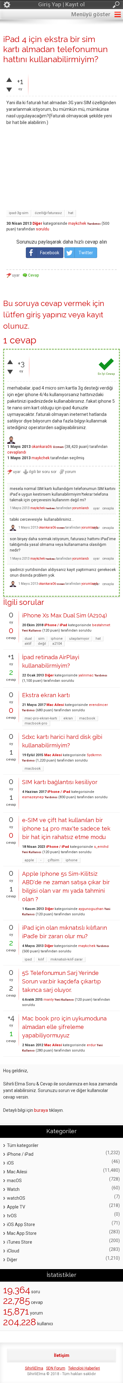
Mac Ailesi (55, 705)
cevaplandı (16, 452)
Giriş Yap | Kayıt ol (61, 4)
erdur (91, 1045)
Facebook (49, 252)
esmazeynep (33, 797)
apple (29, 860)
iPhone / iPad (55, 625)
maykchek (77, 223)
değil (42, 644)
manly (49, 1000)
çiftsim (53, 860)
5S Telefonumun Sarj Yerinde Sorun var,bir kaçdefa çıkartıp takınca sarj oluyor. (61, 981)
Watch (13, 1189)
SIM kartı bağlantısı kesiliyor (59, 782)
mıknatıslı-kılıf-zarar (66, 959)
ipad (28, 959)
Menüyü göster (90, 14)
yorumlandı (80, 508)
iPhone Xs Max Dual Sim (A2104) (64, 615)
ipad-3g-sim (18, 213)
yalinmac (86, 675)
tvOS (12, 1215)
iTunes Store (19, 1242)
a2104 (57, 644)
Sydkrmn (94, 755)
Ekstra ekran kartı (46, 695)
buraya (41, 1110)
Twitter (86, 252)
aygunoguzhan (91, 909)
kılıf (41, 959)
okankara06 (42, 446)
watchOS (16, 1198)
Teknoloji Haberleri (84, 1368)
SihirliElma (34, 1368)
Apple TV (16, 1206)
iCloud (13, 1250)
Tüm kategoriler (22, 1145)
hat (70, 213)
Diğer (37, 223)
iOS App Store (21, 1224)
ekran (68, 718)
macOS (14, 1180)
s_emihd (101, 847)
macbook (87, 718)
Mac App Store (22, 1233)
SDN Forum (55, 1368)
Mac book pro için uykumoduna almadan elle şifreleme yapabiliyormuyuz (64, 1027)
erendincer (98, 705)
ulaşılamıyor (79, 639)
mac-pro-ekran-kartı (41, 718)
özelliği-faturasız (48, 213)
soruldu (42, 229)
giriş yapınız (46, 314)
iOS (10, 1162)
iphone (57, 639)
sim (41, 639)
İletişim (61, 1355)
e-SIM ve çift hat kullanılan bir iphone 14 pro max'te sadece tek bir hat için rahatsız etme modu (66, 828)
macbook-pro (36, 723)
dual (28, 639)
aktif (28, 644)
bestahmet (101, 625)
